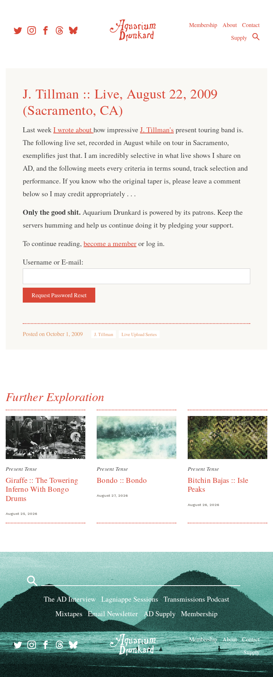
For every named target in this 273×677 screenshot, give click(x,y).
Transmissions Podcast (196, 599)
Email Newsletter (113, 613)
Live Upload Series (139, 334)
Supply (239, 37)
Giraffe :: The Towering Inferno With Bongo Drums (42, 489)
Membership (203, 24)
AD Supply (160, 613)
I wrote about (73, 129)
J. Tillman (103, 334)
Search (255, 36)
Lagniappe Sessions (129, 599)
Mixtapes (68, 613)
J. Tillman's (157, 129)
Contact (250, 24)
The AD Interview (70, 599)
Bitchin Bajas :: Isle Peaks (218, 484)
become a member (110, 243)
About (230, 24)
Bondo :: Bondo (122, 480)
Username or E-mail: (53, 262)
